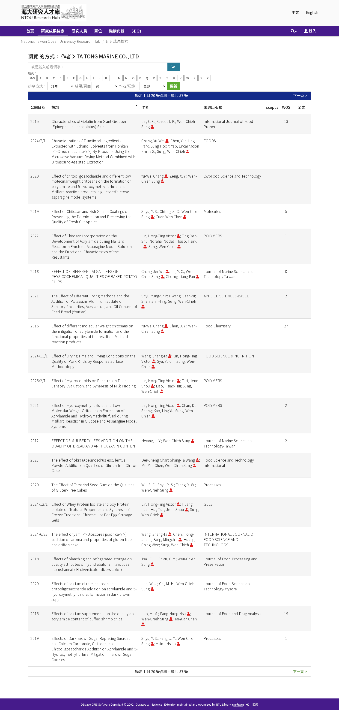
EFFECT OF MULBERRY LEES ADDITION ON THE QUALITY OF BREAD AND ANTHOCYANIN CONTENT (94, 443)
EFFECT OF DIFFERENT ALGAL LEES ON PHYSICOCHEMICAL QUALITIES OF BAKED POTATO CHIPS (94, 277)
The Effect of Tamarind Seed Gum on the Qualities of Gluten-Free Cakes (92, 487)
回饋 (255, 704)
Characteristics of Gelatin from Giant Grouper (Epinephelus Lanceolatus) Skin (88, 123)
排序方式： (37, 86)
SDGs (136, 31)
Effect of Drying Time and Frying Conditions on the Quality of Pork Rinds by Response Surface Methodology (93, 361)
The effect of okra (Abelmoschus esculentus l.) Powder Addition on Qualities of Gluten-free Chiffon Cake (94, 465)
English (312, 12)
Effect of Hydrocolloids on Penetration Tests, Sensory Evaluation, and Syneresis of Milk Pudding (93, 383)
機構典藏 (117, 31)
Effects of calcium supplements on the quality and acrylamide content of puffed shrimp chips (93, 616)
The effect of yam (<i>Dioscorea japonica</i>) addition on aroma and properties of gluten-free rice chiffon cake (91, 539)
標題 (55, 107)
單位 (98, 31)
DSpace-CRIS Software (95, 704)
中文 (295, 12)
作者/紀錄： (129, 86)
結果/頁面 (83, 86)
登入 (312, 31)
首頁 (30, 31)
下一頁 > (300, 95)
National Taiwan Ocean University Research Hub (60, 41)
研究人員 (79, 31)
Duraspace (142, 704)
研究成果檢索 (53, 31)
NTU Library (223, 704)
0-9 (32, 78)
